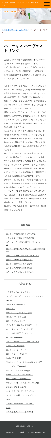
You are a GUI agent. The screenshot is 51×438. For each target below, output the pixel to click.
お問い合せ (30, 426)
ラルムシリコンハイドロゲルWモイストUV (24, 362)
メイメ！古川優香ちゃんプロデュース (21, 325)
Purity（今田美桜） (14, 358)
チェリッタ (10, 309)
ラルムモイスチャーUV (15, 304)
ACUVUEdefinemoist (14, 337)
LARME (9, 300)
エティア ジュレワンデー (16, 321)
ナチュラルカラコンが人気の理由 (20, 238)
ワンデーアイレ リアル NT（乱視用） (23, 383)
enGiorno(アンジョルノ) (16, 387)
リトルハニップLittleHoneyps (18, 370)
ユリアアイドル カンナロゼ (18, 292)
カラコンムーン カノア (16, 350)
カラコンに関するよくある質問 (19, 264)
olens (8, 408)
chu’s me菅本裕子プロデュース (19, 333)
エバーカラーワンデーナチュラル (20, 391)
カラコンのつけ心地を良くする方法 (21, 234)
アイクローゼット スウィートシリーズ (22, 342)
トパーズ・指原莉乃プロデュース (20, 403)
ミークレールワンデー (15, 346)
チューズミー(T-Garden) (16, 366)
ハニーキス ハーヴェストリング (19, 329)
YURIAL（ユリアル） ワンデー (19, 313)
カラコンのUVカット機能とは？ (19, 260)
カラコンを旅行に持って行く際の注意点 (22, 256)
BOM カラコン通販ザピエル (18, 379)
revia (8, 399)
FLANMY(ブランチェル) (16, 317)
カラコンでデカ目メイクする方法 (20, 272)
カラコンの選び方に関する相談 (19, 268)
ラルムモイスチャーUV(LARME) (19, 412)
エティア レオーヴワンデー (17, 354)
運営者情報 (20, 426)
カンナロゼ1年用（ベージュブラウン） (22, 395)
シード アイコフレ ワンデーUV (19, 374)
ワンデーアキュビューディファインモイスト (24, 296)
